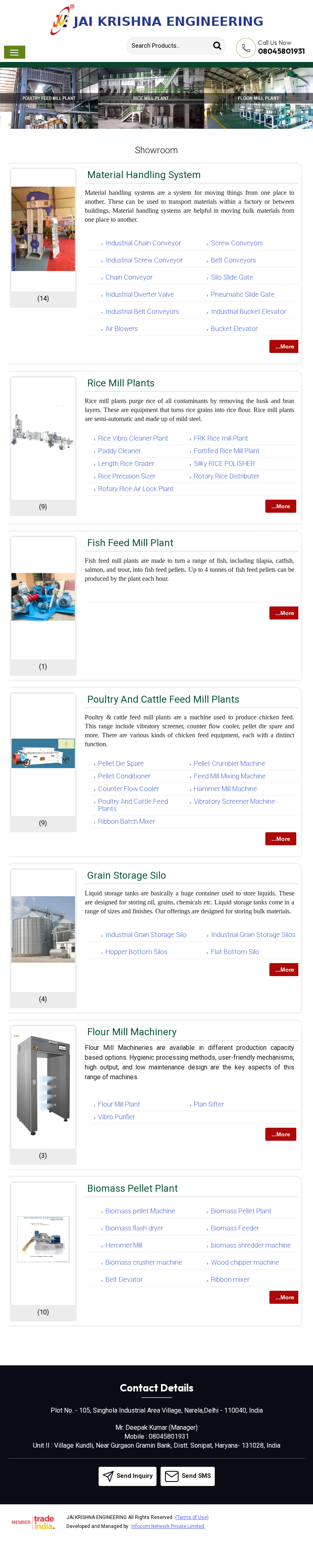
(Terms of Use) (192, 1517)
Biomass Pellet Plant (132, 1188)
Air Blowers (122, 329)
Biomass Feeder (235, 1228)
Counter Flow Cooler (128, 789)
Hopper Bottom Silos (137, 952)
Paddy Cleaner (119, 451)
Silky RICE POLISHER (224, 463)
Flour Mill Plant (119, 1104)
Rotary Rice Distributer (226, 476)
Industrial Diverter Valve (140, 294)
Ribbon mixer (230, 1279)
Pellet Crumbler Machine (229, 763)
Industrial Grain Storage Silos (253, 935)
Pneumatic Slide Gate (243, 294)
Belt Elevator (124, 1279)
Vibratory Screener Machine (234, 801)
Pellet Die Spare (121, 763)
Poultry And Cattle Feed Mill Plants (163, 699)
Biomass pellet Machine (140, 1211)
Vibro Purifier (116, 1117)
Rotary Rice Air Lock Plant (136, 489)
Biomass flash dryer (134, 1228)
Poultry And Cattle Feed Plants (133, 805)
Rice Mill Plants (120, 383)
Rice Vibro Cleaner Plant (133, 438)
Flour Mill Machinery (131, 1032)
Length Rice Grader (126, 463)
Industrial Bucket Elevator (248, 311)
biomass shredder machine (251, 1245)
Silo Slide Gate (232, 277)
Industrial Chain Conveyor (143, 243)
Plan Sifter (209, 1104)
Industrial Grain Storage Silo (146, 935)
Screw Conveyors (237, 243)
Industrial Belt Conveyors (142, 311)
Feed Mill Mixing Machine (230, 776)
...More (285, 346)
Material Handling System (144, 175)
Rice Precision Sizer (126, 476)
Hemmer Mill (124, 1245)
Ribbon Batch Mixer (126, 821)
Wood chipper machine (245, 1262)
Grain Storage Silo (126, 875)
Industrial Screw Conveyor (144, 260)
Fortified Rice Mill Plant (227, 451)
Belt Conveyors (233, 260)
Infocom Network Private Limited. (168, 1526)
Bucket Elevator (234, 329)
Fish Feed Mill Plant (130, 543)
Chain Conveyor (129, 277)
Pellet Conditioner (124, 776)
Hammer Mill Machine (225, 789)
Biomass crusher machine (144, 1262)
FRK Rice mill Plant (221, 438)
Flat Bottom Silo (235, 952)
